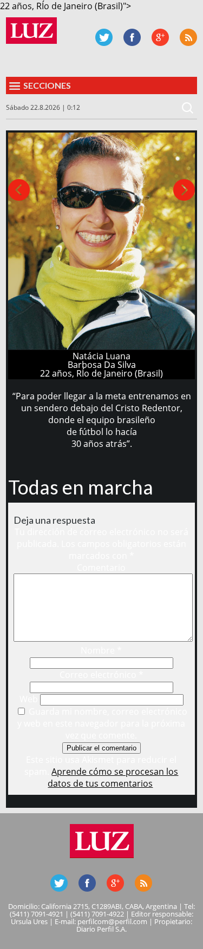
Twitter (104, 37)
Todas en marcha (80, 487)
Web (28, 699)
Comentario (101, 568)
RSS (188, 37)
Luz (31, 30)
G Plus (160, 37)
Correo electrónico (101, 675)
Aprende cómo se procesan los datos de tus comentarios (113, 777)
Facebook (132, 37)
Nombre (101, 650)
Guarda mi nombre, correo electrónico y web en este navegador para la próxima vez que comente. (102, 723)
